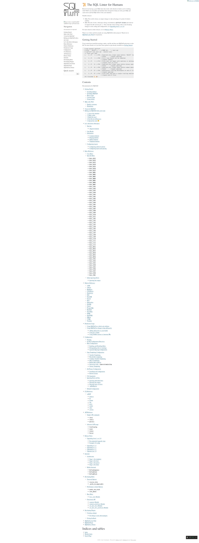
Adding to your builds (98, 331)
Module (94, 497)
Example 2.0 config (94, 443)
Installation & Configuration (97, 371)
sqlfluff (89, 394)
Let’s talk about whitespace (92, 123)
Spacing (89, 126)
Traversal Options (92, 479)
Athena (89, 287)
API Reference (89, 412)
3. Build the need (91, 117)
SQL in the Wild (89, 102)
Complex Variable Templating (97, 359)
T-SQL (89, 319)
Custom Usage (91, 97)
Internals (87, 454)
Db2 (88, 295)
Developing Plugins (90, 510)
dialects (91, 396)
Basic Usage (90, 95)
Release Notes (89, 436)
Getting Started (89, 89)
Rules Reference (89, 151)
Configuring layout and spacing (98, 148)
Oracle (89, 306)
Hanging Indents (94, 137)
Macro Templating (94, 360)
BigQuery (89, 289)
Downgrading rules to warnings (98, 348)
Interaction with (100, 364)
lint (90, 402)
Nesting (89, 340)
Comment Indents (94, 136)
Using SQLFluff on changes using (99, 328)
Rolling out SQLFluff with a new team (95, 111)
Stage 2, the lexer (94, 461)
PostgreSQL (90, 308)
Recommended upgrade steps (97, 441)
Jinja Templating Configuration (95, 352)
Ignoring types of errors (96, 384)
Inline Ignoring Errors (93, 278)
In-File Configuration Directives (96, 341)
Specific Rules (91, 156)
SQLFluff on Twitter (90, 524)
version (91, 410)
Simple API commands (93, 415)
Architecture (90, 456)
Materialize (90, 302)
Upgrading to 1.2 (91, 449)
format (91, 400)
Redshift (89, 310)
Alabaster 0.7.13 (126, 540)
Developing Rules (90, 477)
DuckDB (89, 297)
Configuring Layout (92, 144)
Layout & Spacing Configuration (98, 350)
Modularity (90, 106)
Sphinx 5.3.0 (118, 540)
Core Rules (90, 154)
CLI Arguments (91, 376)
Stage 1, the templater (95, 459)
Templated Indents (94, 141)
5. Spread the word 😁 (93, 121)
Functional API (91, 499)
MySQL (89, 304)
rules (90, 408)
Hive (88, 300)
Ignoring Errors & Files (93, 378)
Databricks (90, 293)
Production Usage (90, 323)
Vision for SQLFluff (90, 109)
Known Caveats (93, 373)
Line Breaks (90, 131)
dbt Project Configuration (94, 369)
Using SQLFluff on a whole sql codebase (98, 326)
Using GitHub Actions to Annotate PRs (100, 334)
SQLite (89, 317)
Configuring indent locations (97, 147)
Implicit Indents (93, 139)
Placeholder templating (95, 357)
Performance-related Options (95, 487)
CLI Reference (89, 391)
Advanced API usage (92, 424)
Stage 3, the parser (94, 463)
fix (90, 398)
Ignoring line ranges (95, 280)
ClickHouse (90, 291)
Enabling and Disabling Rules (97, 346)
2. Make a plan (91, 115)
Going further (91, 99)
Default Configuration (93, 389)
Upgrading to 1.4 (91, 445)
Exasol (89, 299)
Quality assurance (92, 104)
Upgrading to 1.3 (91, 447)
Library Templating (94, 366)
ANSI (88, 286)
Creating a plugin (92, 513)
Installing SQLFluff (92, 93)
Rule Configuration (92, 343)
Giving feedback (91, 518)
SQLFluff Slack (89, 523)
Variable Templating (95, 355)
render (91, 406)
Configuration (88, 337)
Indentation (90, 133)
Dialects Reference (90, 283)
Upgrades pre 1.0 (91, 451)
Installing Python (92, 92)
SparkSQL (90, 315)
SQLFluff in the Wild (90, 521)
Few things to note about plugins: (98, 515)
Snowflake (90, 311)
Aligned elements (94, 129)
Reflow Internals (91, 467)
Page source (133, 540)
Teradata (89, 321)
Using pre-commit (94, 332)
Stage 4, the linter (94, 464)
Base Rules (90, 494)
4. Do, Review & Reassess (94, 119)
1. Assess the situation (93, 113)
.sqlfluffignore (93, 386)
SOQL (88, 313)
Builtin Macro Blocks (95, 362)
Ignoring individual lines (96, 380)
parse (90, 404)
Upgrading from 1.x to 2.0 (94, 438)
